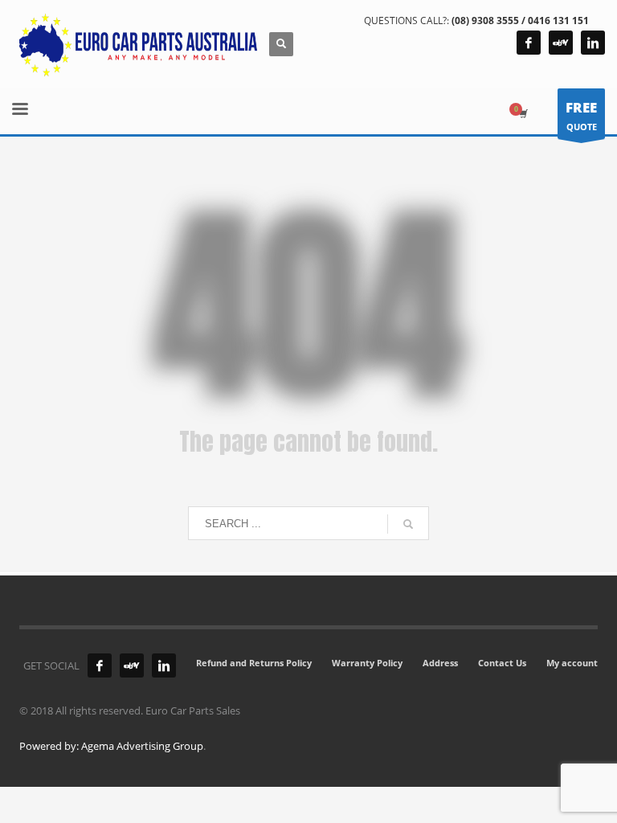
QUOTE (581, 115)
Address (440, 663)
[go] (408, 524)
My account (572, 663)
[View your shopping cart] (522, 113)
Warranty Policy (367, 663)
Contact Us (502, 663)
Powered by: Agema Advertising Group (111, 746)
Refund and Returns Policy (254, 663)
